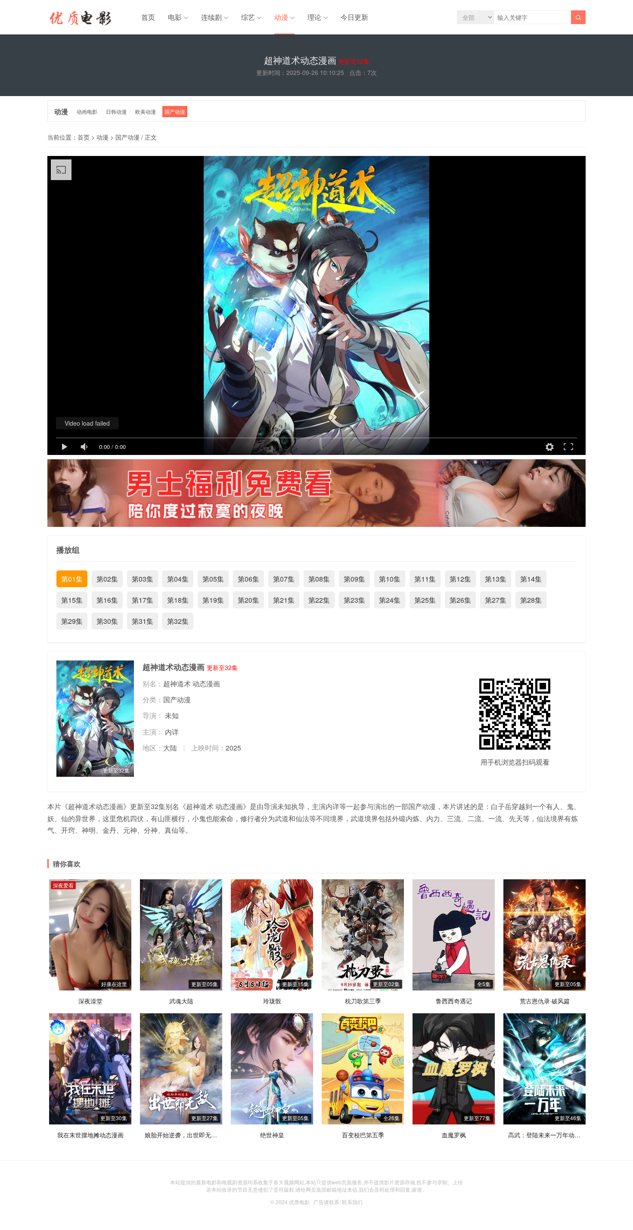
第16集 (107, 600)
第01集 (72, 579)
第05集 (213, 579)
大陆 (170, 748)
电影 (175, 17)
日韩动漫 (116, 111)
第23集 (354, 600)
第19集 (213, 600)
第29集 (72, 621)
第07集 (284, 579)
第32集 (178, 621)
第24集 (389, 600)
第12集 (460, 579)
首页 (148, 17)
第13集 (495, 579)
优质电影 (299, 1201)
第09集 (354, 579)
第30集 (107, 621)
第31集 (142, 621)
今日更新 (354, 17)
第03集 (142, 579)
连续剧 (211, 17)
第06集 (248, 579)
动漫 (281, 17)
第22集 (319, 600)
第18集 (178, 600)
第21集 (284, 600)
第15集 (72, 600)
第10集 (389, 579)
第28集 (531, 600)
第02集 (107, 579)
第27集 (495, 600)
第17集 (142, 600)
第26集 (460, 600)
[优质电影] (79, 19)
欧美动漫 (145, 111)
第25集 (425, 600)
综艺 (248, 17)
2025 (233, 748)
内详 (172, 732)
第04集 (178, 579)
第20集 (248, 600)
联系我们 (352, 1201)
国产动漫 (174, 111)
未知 (172, 715)
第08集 (319, 579)
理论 (314, 17)
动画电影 (87, 111)
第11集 (425, 579)
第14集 (531, 579)
